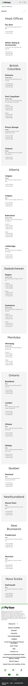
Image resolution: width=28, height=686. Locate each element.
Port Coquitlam (12, 96)
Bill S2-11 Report (14, 661)
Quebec (14, 468)
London (8, 403)
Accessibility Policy (18, 683)
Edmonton (10, 215)
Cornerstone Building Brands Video (14, 654)
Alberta (14, 169)
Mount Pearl (10, 503)
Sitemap (4, 684)
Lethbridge (10, 246)
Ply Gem (9, 25)
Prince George (11, 127)
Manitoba (14, 337)
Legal (11, 683)
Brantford (9, 381)
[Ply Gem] (6, 3)
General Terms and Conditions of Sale (14, 664)
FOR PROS (14, 633)
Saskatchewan (14, 268)
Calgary (8, 176)
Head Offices (14, 18)
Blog (14, 648)
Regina (8, 275)
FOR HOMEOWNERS (14, 636)
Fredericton (10, 535)
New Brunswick (14, 527)
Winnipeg (9, 344)
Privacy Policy (5, 683)
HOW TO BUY (14, 646)
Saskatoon (10, 305)
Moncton (9, 556)
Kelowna (9, 75)
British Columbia (14, 67)
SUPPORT (14, 630)
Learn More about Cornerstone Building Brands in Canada (14, 658)
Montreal (9, 474)
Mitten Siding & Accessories (12, 44)
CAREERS (14, 639)
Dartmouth (10, 585)
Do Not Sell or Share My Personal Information (14, 642)
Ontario (14, 375)
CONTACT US (14, 651)
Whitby (8, 446)
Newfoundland (14, 496)
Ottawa (8, 424)
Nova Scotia (14, 579)
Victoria (8, 149)
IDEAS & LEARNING (14, 628)
